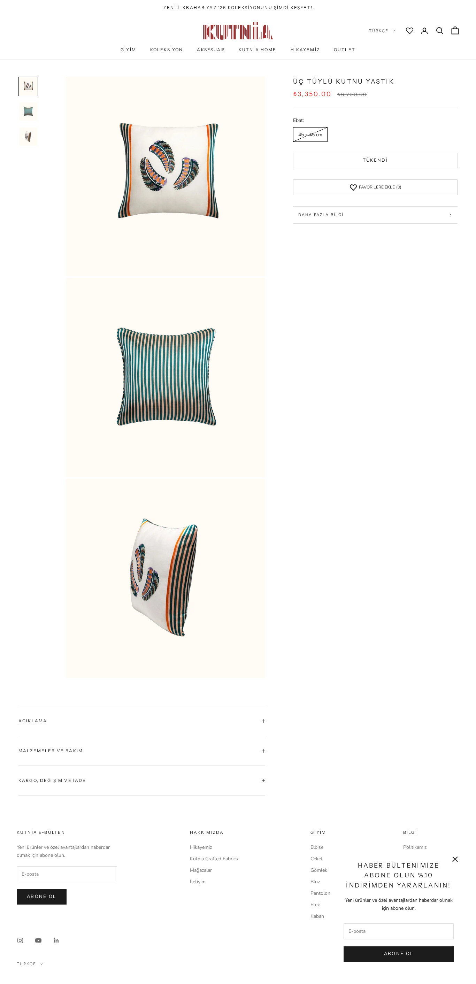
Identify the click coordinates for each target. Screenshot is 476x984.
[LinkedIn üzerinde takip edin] (56, 940)
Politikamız (415, 847)
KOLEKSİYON (166, 49)
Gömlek (318, 870)
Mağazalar (201, 870)
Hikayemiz (201, 847)
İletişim (198, 881)
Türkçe (379, 30)
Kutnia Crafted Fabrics (214, 858)
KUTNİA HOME (258, 49)
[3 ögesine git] (28, 136)
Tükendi (375, 160)
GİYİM (128, 49)
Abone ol (41, 896)
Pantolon (320, 893)
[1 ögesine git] (28, 86)
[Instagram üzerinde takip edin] (20, 940)
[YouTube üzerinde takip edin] (38, 940)
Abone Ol (399, 954)
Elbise (316, 847)
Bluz (315, 881)
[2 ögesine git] (28, 111)
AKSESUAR (210, 49)
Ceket (316, 858)
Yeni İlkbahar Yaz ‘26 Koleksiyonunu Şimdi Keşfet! (238, 7)
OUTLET (344, 49)
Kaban (317, 916)
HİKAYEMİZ (305, 49)
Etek (315, 904)
